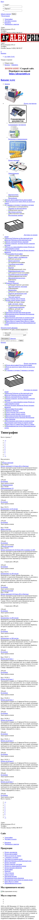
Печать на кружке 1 (7, 659)
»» (5, 456)
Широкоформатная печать (16, 278)
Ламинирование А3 (7, 488)
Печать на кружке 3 (7, 700)
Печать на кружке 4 (7, 720)
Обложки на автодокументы (17, 208)
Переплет (16, 283)
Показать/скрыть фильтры (9, 328)
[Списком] (3, 461)
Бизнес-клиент (20, 300)
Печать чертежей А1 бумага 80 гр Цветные (15, 466)
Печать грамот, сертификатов (17, 257)
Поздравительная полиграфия (18, 274)
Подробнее (4, 481)
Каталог (3, 342)
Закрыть (7, 84)
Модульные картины (15, 212)
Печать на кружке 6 (7, 761)
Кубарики (11, 281)
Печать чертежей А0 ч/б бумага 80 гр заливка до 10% (18, 550)
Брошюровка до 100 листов (9, 573)
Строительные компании (16, 307)
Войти (14, 14)
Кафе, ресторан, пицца (15, 304)
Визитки (11, 267)
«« (5, 440)
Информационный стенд (16, 271)
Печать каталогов (14, 261)
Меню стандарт (6, 529)
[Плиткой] (1, 461)
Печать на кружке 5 (7, 741)
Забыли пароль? (6, 14)
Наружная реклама (25, 312)
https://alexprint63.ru (19, 73)
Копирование (12, 198)
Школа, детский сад (14, 311)
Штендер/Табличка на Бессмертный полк (18, 240)
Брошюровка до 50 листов (9, 509)
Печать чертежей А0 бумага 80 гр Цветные (15, 594)
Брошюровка (12, 290)
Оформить (14, 65)
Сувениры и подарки (27, 205)
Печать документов (30, 103)
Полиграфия (18, 254)
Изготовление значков (15, 215)
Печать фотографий (25, 200)
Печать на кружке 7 (7, 782)
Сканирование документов (17, 125)
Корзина (7, 65)
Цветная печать (13, 194)
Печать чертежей (13, 160)
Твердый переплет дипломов (17, 286)
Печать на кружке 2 (7, 679)
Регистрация (6, 16)
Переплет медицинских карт (17, 293)
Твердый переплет (14, 297)
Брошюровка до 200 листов (9, 618)
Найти (21, 340)
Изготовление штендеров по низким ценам (19, 319)
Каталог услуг (8, 80)
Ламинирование (13, 173)
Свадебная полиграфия (15, 264)
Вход (2, 1)
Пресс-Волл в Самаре (27, 321)
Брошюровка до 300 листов (9, 638)
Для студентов (20, 298)
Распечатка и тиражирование (17, 139)
